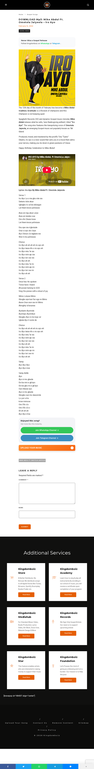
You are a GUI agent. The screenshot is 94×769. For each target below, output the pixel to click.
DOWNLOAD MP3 (26, 185)
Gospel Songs (24, 30)
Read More (26, 594)
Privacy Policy (47, 730)
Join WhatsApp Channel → (47, 430)
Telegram (56, 43)
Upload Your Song (16, 723)
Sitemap (84, 723)
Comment (23, 480)
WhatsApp (45, 43)
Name (21, 507)
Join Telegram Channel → (47, 438)
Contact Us (40, 723)
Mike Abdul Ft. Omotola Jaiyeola (32, 460)
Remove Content (62, 723)
